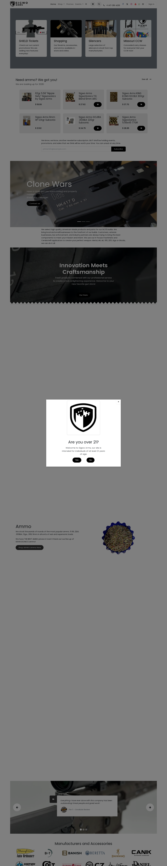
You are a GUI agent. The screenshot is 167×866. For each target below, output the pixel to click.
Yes (76, 460)
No (90, 460)
